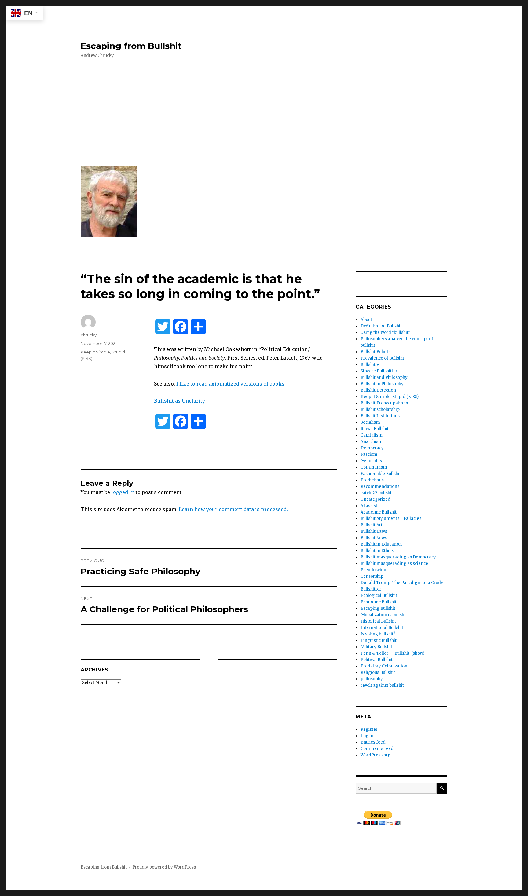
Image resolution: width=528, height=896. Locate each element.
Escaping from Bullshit (131, 46)
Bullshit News (374, 537)
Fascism (369, 454)
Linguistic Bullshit (379, 640)
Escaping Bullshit (378, 608)
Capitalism (372, 435)
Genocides (371, 460)
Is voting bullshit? (378, 634)
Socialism (370, 422)
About (366, 319)
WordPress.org (376, 755)
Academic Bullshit (379, 512)
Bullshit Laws (374, 531)
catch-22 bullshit (377, 493)
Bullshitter (371, 364)
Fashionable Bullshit (381, 473)
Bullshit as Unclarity (179, 401)
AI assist (369, 505)
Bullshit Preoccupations (384, 403)
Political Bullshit (377, 659)
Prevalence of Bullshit (382, 358)
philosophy (372, 679)
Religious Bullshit (378, 672)
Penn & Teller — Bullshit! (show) (392, 653)
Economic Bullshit (379, 602)
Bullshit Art (372, 525)
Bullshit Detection (378, 390)
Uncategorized (376, 499)
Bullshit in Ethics (377, 550)
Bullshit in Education (381, 544)
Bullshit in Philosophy (382, 383)
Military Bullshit (376, 646)
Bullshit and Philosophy (384, 377)
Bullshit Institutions (380, 416)
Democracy (372, 448)
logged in (122, 492)
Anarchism (372, 441)
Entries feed (373, 742)
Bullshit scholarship (380, 409)
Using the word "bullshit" (385, 332)
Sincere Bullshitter (379, 371)
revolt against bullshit (382, 685)
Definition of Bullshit (381, 326)
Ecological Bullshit (379, 595)
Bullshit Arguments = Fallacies (391, 518)
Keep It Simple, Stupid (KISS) (390, 396)
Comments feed (377, 748)
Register (369, 729)
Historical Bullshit (378, 621)
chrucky (89, 334)
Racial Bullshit (375, 428)
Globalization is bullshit (384, 614)
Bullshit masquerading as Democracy (398, 557)
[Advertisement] (265, 112)
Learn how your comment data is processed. (233, 509)
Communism (374, 467)
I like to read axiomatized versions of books (230, 384)
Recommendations (380, 486)
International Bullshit (382, 627)
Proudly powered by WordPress (164, 867)
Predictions (372, 480)
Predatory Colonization (384, 666)
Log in (367, 735)
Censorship (372, 576)
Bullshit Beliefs (376, 351)
